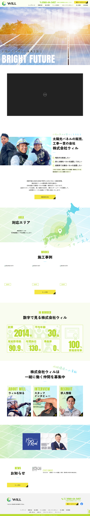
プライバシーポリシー (48, 512)
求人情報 (78, 5)
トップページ (31, 5)
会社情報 (85, 5)
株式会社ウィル (44, 515)
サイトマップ (58, 512)
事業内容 (40, 5)
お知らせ (39, 512)
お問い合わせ (32, 512)
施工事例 (47, 5)
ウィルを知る (55, 5)
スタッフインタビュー (67, 5)
